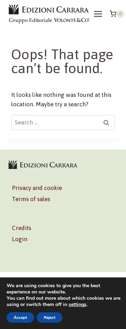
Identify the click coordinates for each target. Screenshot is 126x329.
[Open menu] (98, 14)
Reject (49, 317)
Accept (20, 317)
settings (77, 304)
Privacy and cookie (37, 187)
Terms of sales (31, 199)
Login (19, 239)
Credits (21, 227)
